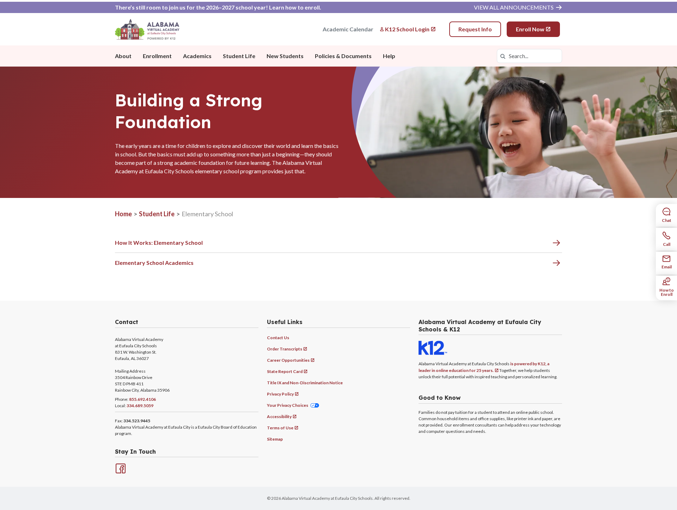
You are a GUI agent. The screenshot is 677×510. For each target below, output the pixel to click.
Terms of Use (280, 427)
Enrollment (157, 55)
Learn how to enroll (294, 7)
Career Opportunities (288, 360)
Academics (197, 55)
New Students (285, 55)
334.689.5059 (140, 405)
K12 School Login (407, 29)
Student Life (239, 55)
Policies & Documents (343, 55)
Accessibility (279, 416)
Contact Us (278, 337)
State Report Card (285, 371)
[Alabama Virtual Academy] (147, 29)
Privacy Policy (280, 394)
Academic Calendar (348, 29)
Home (123, 214)
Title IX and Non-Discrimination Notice (305, 382)
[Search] (502, 56)
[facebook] (120, 468)
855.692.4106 (142, 399)
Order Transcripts (284, 349)
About (123, 55)
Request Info (475, 29)
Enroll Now (530, 29)
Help (389, 55)
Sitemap (275, 439)
